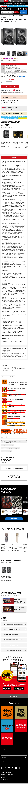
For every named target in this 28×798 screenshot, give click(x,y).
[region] (14, 573)
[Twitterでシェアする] (9, 477)
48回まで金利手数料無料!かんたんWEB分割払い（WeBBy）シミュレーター (14, 96)
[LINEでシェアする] (16, 477)
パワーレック (5, 367)
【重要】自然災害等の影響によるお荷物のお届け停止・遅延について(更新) (14, 3)
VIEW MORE (14, 518)
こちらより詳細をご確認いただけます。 (15, 652)
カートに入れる (9, 86)
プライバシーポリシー (6, 772)
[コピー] (19, 477)
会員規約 (3, 777)
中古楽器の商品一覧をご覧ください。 (14, 636)
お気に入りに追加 (6, 102)
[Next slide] (26, 53)
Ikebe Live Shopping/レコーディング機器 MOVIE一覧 (19, 601)
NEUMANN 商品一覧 (7, 451)
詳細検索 (16, 12)
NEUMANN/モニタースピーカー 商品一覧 (11, 448)
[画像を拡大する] (25, 48)
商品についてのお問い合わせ (9, 376)
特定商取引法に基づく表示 (7, 774)
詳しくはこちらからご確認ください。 (14, 642)
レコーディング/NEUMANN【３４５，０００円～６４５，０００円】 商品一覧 (14, 442)
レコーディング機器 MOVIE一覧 (19, 608)
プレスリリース (4, 779)
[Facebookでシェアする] (12, 477)
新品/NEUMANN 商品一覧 (8, 445)
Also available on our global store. (9, 109)
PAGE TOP (15, 696)
